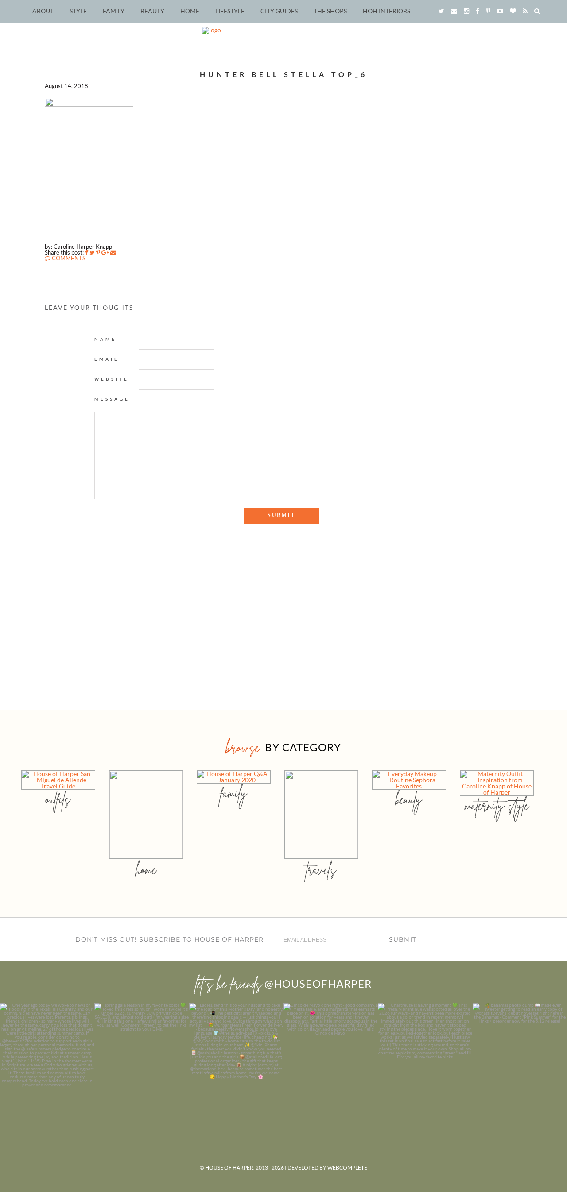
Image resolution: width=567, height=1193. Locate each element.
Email (106, 359)
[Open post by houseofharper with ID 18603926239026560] (47, 1050)
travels (321, 870)
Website (111, 379)
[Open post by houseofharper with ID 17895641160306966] (520, 1050)
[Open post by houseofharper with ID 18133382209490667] (236, 1050)
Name (105, 339)
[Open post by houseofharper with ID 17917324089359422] (331, 1050)
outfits (58, 799)
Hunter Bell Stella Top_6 (284, 74)
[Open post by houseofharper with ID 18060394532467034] (141, 1050)
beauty (409, 799)
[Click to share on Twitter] (92, 252)
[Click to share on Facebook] (86, 252)
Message (112, 399)
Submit (402, 939)
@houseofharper (318, 983)
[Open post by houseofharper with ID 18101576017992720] (425, 1050)
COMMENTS (67, 258)
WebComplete (347, 1167)
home (146, 870)
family (233, 793)
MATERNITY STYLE (497, 805)
